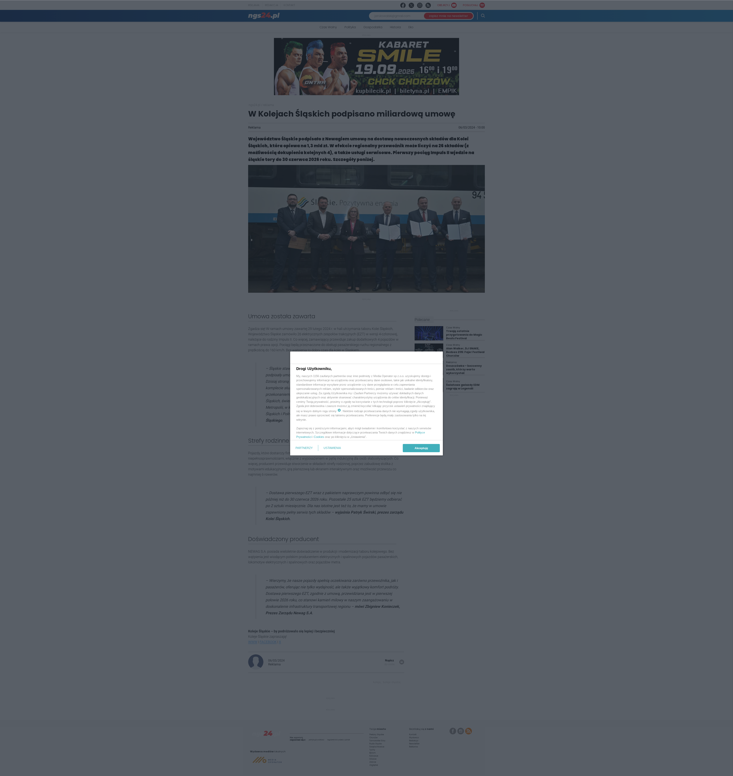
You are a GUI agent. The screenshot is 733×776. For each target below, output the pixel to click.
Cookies (319, 436)
